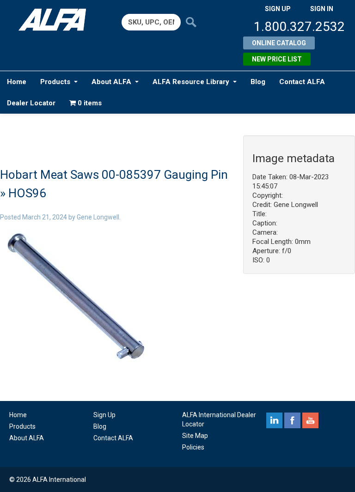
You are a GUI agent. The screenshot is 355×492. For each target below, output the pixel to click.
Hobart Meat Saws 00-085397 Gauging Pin (114, 175)
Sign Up (104, 415)
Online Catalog (279, 43)
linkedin (274, 420)
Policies (193, 447)
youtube (310, 420)
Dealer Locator (31, 103)
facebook (292, 420)
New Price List (277, 59)
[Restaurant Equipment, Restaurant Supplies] (56, 19)
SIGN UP (278, 8)
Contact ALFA (302, 82)
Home (16, 82)
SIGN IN (321, 8)
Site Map (195, 435)
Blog (258, 82)
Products (55, 82)
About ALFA (111, 82)
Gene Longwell (98, 217)
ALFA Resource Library (191, 82)
